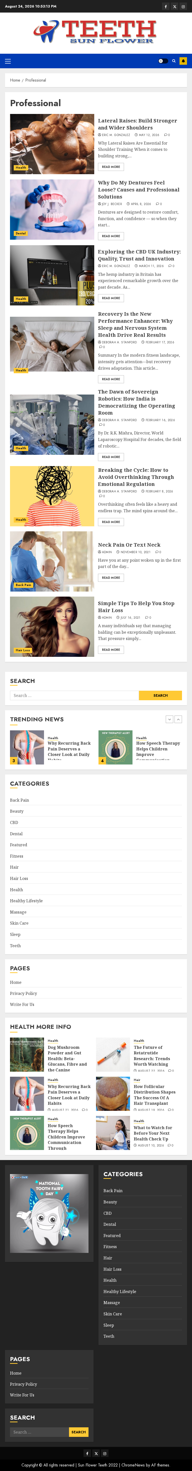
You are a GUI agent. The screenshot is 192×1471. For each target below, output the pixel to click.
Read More (111, 167)
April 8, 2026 (141, 204)
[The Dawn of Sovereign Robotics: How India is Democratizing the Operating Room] (52, 425)
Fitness (16, 856)
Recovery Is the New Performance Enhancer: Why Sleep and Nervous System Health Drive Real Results (135, 324)
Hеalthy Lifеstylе (26, 901)
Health (21, 167)
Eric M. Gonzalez (116, 135)
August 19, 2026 (151, 1110)
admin (107, 552)
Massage (18, 912)
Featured (18, 845)
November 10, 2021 (135, 552)
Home (16, 982)
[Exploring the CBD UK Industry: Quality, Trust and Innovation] (52, 275)
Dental (21, 233)
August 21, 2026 (65, 1110)
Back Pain (23, 585)
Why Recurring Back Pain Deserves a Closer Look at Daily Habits (69, 1095)
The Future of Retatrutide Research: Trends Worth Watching (152, 1056)
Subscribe (183, 61)
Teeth (15, 945)
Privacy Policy (23, 993)
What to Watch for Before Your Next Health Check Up (163, 748)
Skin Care (19, 923)
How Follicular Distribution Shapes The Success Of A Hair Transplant (155, 1095)
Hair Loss (23, 650)
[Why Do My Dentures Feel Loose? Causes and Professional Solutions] (52, 209)
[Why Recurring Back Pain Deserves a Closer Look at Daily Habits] (27, 1094)
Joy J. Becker (112, 204)
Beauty (17, 811)
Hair (14, 867)
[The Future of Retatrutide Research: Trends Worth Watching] (113, 1055)
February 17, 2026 (160, 343)
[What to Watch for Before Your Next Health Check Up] (124, 747)
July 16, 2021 (130, 618)
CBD (14, 822)
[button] (8, 61)
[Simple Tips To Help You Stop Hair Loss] (52, 627)
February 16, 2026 (160, 420)
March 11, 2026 (151, 266)
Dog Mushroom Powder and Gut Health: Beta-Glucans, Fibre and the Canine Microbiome (67, 1061)
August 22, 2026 (151, 1071)
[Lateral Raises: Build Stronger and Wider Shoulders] (52, 144)
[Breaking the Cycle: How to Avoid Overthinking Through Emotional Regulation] (52, 496)
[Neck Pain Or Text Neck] (52, 561)
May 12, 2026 (149, 135)
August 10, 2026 (151, 1146)
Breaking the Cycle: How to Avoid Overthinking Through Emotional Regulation (136, 477)
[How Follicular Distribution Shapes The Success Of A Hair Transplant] (113, 1094)
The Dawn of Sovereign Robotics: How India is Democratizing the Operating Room (136, 402)
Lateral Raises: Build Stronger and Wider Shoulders (137, 124)
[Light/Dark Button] (163, 60)
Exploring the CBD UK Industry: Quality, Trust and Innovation (139, 255)
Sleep (15, 934)
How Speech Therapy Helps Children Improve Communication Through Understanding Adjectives (66, 1142)
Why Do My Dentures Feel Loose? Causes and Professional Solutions (139, 189)
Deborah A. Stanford (119, 343)
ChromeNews (133, 1465)
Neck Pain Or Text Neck (129, 544)
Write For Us (22, 1004)
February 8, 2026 (159, 492)
